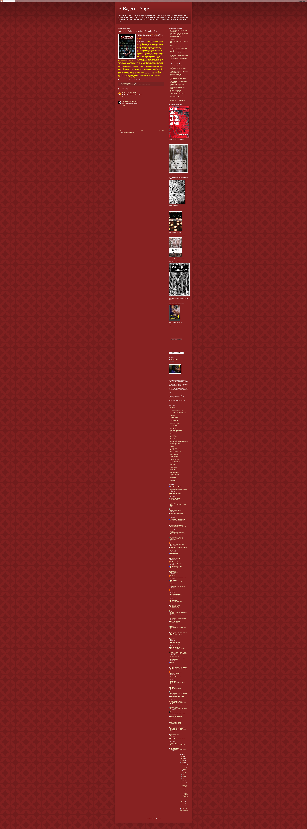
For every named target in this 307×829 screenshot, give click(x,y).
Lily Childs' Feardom (175, 558)
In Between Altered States (175, 443)
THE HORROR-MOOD (175, 642)
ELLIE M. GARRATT (174, 656)
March (184, 782)
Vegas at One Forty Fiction (175, 36)
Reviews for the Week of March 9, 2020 (178, 618)
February (185, 783)
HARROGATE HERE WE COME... (177, 697)
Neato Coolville (173, 580)
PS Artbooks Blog (174, 707)
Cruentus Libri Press (146, 84)
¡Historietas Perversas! (175, 722)
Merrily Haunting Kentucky (176, 716)
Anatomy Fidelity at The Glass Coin (177, 93)
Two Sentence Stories (174, 472)
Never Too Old (173, 550)
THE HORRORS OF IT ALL (176, 493)
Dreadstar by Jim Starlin (175, 673)
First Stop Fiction (173, 428)
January (184, 799)
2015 (182, 756)
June (184, 776)
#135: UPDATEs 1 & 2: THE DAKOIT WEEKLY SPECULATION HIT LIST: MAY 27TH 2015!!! (178, 729)
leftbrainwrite (173, 687)
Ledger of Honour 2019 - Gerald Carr (177, 648)
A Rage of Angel (134, 8)
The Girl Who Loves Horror (176, 701)
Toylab (171, 611)
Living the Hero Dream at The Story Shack (179, 33)
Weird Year (172, 475)
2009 (182, 805)
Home (141, 130)
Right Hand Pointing (174, 459)
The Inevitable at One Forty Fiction (177, 34)
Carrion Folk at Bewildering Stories (177, 46)
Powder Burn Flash (174, 456)
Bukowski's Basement (175, 711)
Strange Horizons (173, 467)
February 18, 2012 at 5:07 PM (130, 92)
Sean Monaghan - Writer (175, 486)
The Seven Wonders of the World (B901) (178, 749)
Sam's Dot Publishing (174, 462)
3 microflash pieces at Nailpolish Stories (178, 58)
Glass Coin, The (173, 436)
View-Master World (174, 748)
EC (123, 92)
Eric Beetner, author (174, 734)
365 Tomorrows (173, 409)
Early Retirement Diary (175, 594)
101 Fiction (172, 407)
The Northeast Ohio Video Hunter (177, 519)
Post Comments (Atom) (129, 132)
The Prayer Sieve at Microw (176, 85)
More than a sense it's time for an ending (178, 577)
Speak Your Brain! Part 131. (175, 510)
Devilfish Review (173, 422)
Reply (123, 96)
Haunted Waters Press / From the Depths (179, 441)
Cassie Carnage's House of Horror (178, 652)
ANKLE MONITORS (174, 499)
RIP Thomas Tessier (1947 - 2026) (177, 544)
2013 (182, 760)
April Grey (172, 626)
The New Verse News (175, 498)
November (185, 766)
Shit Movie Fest (173, 692)
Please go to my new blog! (175, 591)
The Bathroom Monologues (176, 525)
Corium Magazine (174, 420)
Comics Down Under (175, 647)
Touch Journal (173, 470)
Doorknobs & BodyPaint (175, 423)
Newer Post (121, 130)
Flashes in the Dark (174, 431)
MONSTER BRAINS (174, 600)
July (184, 774)
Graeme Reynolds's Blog (176, 566)
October (184, 767)
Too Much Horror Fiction (175, 543)
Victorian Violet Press (174, 474)
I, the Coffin (172, 495)
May (184, 778)
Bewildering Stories (174, 417)
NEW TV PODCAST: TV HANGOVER (177, 713)
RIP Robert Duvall (173, 554)
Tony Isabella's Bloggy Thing (176, 513)
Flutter (171, 433)
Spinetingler (172, 466)
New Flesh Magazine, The (175, 451)
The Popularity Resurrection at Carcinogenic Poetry (176, 96)
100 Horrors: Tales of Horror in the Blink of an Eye (131, 84)
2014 (182, 758)
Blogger (159, 818)
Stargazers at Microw (174, 38)
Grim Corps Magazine (174, 440)
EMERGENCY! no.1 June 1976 (176, 634)
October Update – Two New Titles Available (178, 708)
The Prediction (173, 575)
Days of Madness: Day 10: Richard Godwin (178, 744)
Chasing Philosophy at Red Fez (177, 74)
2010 (182, 803)
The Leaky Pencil (174, 743)
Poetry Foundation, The (175, 454)
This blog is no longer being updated (177, 563)
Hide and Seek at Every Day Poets (177, 100)
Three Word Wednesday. (175, 676)
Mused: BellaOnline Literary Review (177, 449)
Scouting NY (173, 531)
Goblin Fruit (172, 438)
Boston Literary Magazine (175, 418)
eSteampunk (172, 480)
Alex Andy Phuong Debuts (175, 607)
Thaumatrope (173, 469)
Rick (123, 101)
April (184, 780)
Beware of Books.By (174, 567)
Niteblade (172, 453)
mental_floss (173, 681)
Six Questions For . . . (175, 561)
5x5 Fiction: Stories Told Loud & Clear (178, 412)
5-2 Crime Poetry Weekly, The (176, 410)
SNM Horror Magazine (175, 461)
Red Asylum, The (173, 457)
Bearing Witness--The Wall (175, 688)
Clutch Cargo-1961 (174, 622)
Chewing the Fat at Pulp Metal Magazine (178, 48)
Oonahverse (173, 571)
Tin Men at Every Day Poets (176, 91)
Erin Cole (172, 662)
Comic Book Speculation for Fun (177, 727)
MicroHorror (172, 446)
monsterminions (174, 553)
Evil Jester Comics (174, 427)
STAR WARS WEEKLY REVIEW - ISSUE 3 (178, 668)
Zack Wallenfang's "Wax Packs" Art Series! (178, 693)
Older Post (161, 130)
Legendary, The (173, 444)
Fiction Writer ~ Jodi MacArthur (177, 738)
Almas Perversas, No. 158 (175, 723)
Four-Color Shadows (175, 621)
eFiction (171, 479)
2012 (182, 762)
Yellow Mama (173, 477)
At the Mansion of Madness (176, 537)
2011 (182, 801)
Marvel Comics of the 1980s (176, 672)
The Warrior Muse (174, 590)
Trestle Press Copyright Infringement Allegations (185, 794)
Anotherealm (172, 415)
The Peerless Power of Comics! (177, 586)
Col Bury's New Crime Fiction (177, 696)
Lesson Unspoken (173, 572)
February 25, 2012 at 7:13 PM (131, 101)
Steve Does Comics (174, 509)
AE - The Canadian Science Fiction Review (179, 413)
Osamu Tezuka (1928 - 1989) (176, 601)
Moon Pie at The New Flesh (176, 60)
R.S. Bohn (172, 638)
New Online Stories (174, 663)
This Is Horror (173, 503)
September (185, 769)
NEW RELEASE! (173, 735)
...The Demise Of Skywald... (175, 644)
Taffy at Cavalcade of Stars (175, 90)
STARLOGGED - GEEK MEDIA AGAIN (178, 667)
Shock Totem (172, 464)
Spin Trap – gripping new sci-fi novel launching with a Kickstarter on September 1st (178, 489)
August (184, 772)
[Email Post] (135, 83)
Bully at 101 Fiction (174, 39)
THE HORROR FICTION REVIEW (177, 617)
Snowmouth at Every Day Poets (177, 84)
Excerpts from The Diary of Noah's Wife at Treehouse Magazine (179, 72)
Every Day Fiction (173, 425)
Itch (171, 639)
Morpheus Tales (173, 448)
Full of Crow (172, 435)
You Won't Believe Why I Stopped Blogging (178, 653)
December (185, 764)
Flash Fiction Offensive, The (176, 430)
